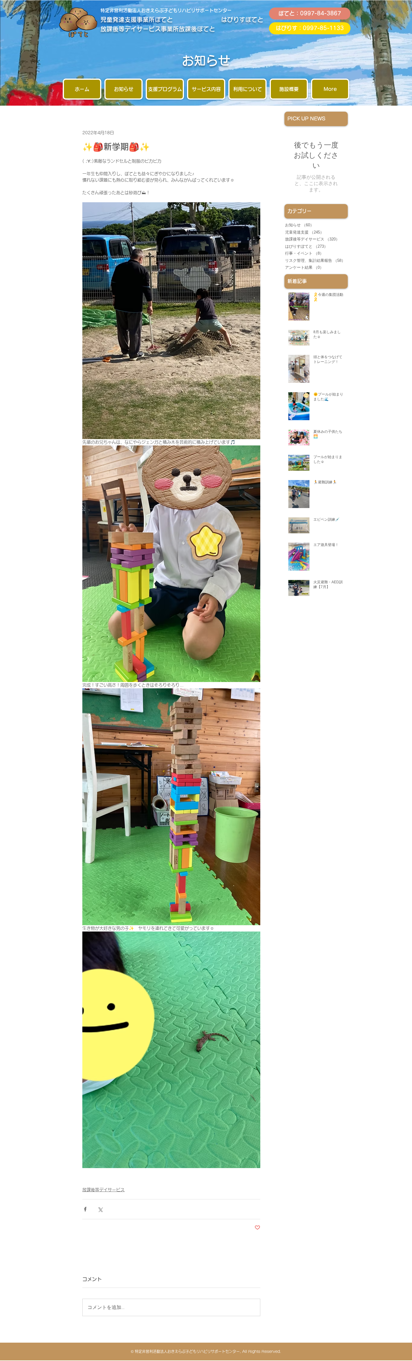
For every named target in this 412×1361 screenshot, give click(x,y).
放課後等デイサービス (103, 1190)
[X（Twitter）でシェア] (100, 1209)
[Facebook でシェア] (85, 1209)
